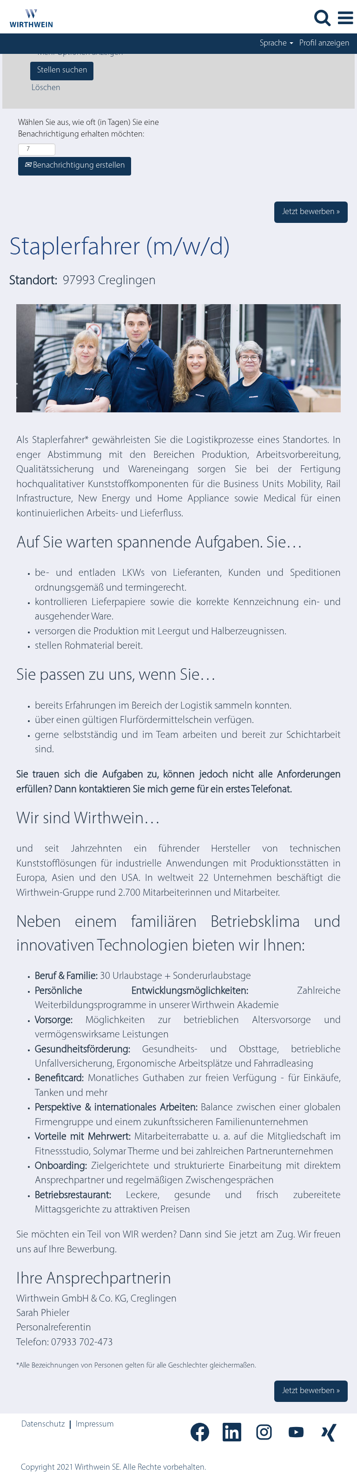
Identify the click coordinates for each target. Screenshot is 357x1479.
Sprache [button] (274, 43)
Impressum (95, 1424)
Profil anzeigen (324, 43)
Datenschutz (43, 1424)
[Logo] (27, 18)
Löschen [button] (46, 88)
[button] (345, 19)
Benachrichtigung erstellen (78, 166)
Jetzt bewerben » (311, 212)
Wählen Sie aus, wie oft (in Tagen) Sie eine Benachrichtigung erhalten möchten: (88, 129)
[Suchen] (322, 19)
